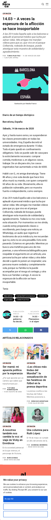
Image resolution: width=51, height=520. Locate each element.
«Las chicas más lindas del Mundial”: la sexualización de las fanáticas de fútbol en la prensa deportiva (37, 376)
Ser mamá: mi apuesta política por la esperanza (13, 370)
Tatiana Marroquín (12, 389)
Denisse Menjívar (39, 401)
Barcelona (8, 296)
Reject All (9, 514)
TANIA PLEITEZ (14, 56)
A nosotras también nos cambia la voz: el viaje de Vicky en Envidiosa (12, 436)
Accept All (9, 499)
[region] (25, 498)
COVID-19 (43, 296)
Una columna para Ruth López (37, 431)
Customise (9, 506)
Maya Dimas (12, 458)
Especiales (8, 300)
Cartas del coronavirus (25, 296)
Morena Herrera (39, 445)
